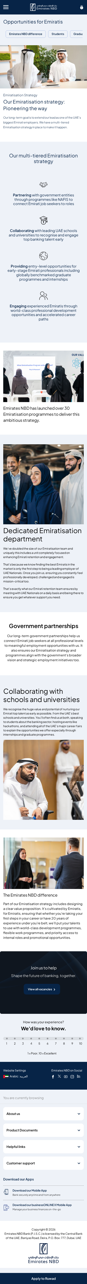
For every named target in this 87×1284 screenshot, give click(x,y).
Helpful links (15, 1147)
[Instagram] (72, 1076)
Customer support (20, 1163)
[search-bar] (82, 7)
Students (58, 34)
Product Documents (22, 1130)
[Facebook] (53, 1076)
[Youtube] (65, 1076)
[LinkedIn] (78, 1076)
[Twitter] (59, 1076)
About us (13, 1114)
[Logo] (43, 7)
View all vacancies (40, 989)
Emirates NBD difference (25, 34)
